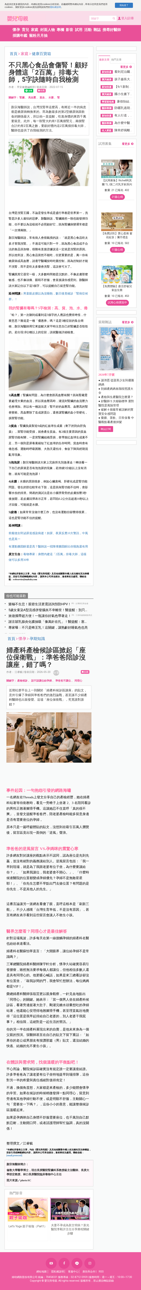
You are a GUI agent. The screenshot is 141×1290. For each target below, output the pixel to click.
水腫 (51, 97)
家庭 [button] (34, 29)
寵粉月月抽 (38, 35)
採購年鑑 (20, 35)
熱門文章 (116, 59)
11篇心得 (117, 249)
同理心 (78, 680)
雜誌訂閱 (106, 429)
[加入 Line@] (76, 1263)
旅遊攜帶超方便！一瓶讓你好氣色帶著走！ (39, 616)
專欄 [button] (60, 29)
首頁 (13, 54)
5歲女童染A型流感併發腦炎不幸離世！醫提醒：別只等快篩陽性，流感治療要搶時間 (48, 610)
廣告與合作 (88, 1271)
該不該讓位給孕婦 (41, 680)
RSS (101, 1271)
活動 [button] (88, 29)
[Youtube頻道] (51, 1263)
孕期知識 (37, 638)
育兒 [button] (25, 29)
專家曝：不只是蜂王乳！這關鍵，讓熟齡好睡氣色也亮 (48, 627)
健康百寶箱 (41, 54)
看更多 (124, 67)
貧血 (42, 97)
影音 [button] (69, 29)
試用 (78, 29)
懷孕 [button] (16, 29)
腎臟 (22, 97)
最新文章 (104, 59)
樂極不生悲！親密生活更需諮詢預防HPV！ (39, 604)
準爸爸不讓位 (63, 680)
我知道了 (124, 5)
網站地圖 (41, 1271)
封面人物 (47, 29)
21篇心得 (117, 197)
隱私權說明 (55, 7)
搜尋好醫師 (112, 29)
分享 (56, 673)
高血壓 (32, 97)
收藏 (42, 90)
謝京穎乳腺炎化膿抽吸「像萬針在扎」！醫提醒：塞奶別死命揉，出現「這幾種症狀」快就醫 (48, 622)
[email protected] (14, 1155)
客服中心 (73, 1271)
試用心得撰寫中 (117, 302)
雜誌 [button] (97, 29)
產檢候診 (22, 680)
